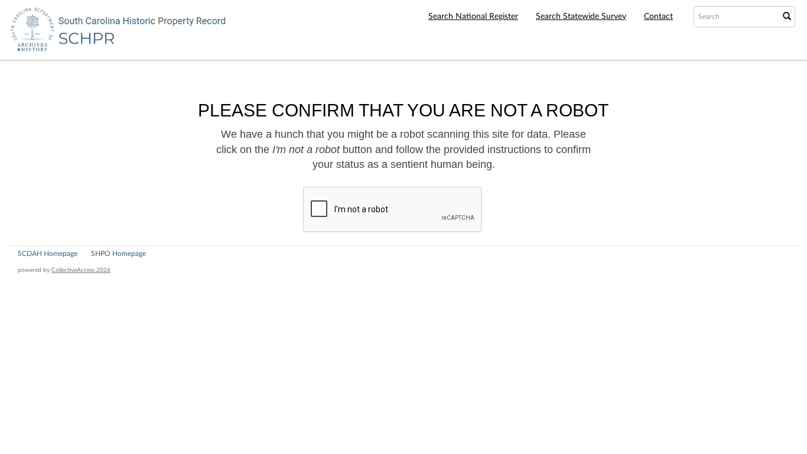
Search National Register (473, 16)
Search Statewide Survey (581, 16)
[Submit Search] (787, 16)
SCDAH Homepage (47, 253)
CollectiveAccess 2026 (80, 270)
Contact (658, 16)
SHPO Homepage (118, 253)
